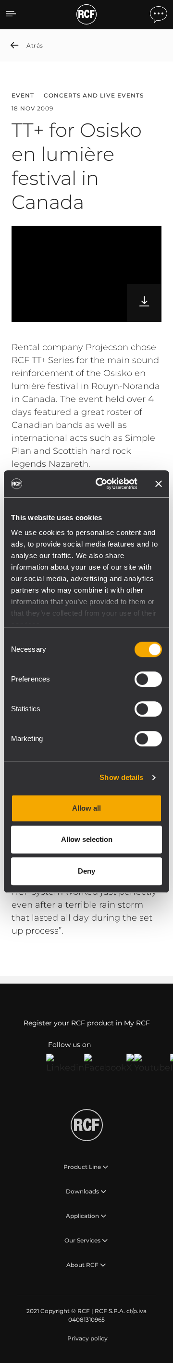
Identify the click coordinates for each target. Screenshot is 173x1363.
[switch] (148, 679)
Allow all (86, 808)
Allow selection (86, 839)
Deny (86, 871)
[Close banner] (158, 483)
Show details (121, 777)
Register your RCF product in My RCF (87, 1023)
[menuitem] (86, 1338)
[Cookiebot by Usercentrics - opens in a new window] (101, 483)
